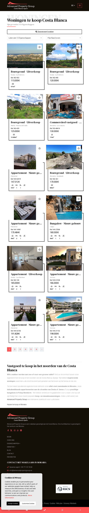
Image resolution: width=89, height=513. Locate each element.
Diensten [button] (10, 447)
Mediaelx (73, 503)
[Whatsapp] (17, 430)
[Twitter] (11, 430)
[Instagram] (14, 430)
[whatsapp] (62, 510)
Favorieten (11, 457)
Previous (9, 56)
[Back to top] (80, 510)
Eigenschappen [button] (13, 443)
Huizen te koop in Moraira (16, 404)
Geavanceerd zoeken (45, 32)
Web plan (59, 503)
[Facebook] (8, 430)
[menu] (80, 5)
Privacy (46, 503)
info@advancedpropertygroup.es (20, 470)
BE (72, 5)
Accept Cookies (13, 503)
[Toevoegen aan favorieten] (39, 47)
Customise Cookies (28, 503)
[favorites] (9, 510)
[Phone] (44, 510)
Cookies (52, 503)
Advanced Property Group (17, 399)
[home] (25, 5)
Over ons (10, 440)
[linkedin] (21, 430)
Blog (9, 450)
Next (40, 56)
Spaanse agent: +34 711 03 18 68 (20, 467)
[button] (25, 38)
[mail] (27, 510)
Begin (9, 437)
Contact (10, 453)
